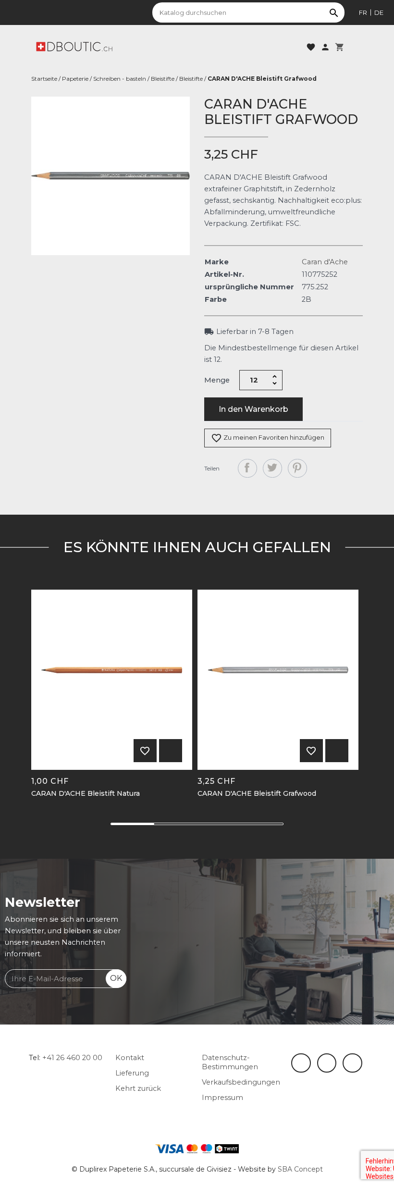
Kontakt (129, 1057)
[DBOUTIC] (74, 46)
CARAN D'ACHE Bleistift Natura (85, 794)
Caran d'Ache (325, 262)
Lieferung (132, 1073)
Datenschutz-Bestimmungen (230, 1062)
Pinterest (297, 468)
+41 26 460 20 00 (72, 1057)
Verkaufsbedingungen (241, 1082)
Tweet (272, 468)
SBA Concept (300, 1169)
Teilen (247, 468)
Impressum (222, 1097)
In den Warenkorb (253, 409)
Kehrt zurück (138, 1088)
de (378, 12)
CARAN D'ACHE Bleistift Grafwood (256, 794)
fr (363, 12)
